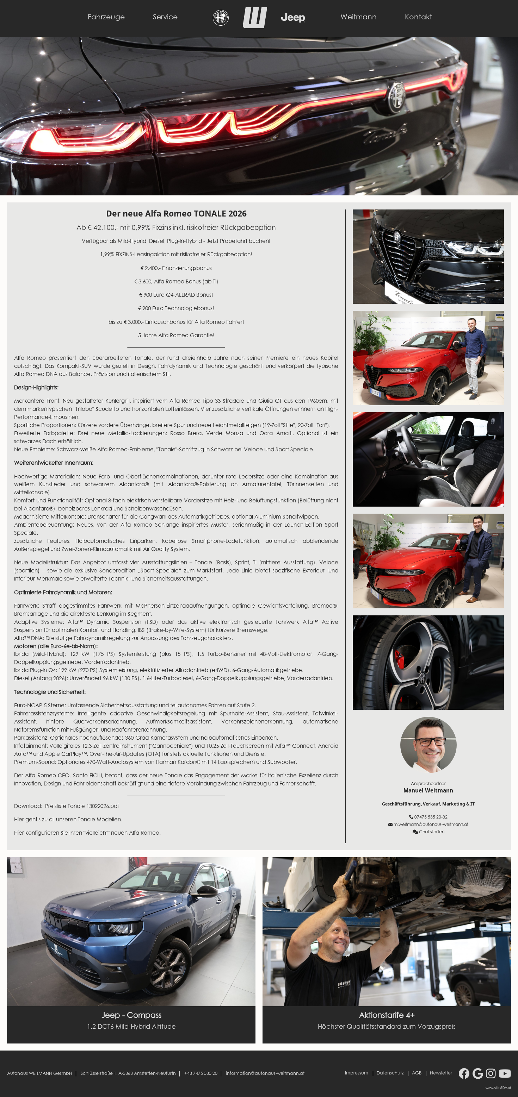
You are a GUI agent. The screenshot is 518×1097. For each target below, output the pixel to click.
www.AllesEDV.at (498, 1088)
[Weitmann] (255, 26)
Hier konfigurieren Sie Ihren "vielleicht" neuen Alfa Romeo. (88, 833)
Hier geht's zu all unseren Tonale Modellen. (68, 820)
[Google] (478, 1075)
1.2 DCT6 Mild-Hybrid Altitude (131, 1027)
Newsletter (441, 1073)
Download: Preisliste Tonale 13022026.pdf (66, 806)
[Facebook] (464, 1075)
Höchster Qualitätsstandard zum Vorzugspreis (387, 1027)
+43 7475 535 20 (200, 1073)
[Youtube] (505, 1075)
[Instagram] (491, 1075)
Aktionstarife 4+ (387, 1016)
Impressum (356, 1073)
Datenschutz (390, 1073)
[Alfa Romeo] (221, 23)
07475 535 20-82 (431, 817)
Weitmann (358, 17)
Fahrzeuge (106, 17)
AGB (416, 1073)
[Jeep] (293, 20)
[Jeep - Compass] (131, 931)
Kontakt (418, 17)
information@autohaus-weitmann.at (265, 1073)
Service (165, 17)
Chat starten (431, 832)
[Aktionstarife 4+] (387, 931)
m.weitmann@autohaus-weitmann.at (431, 825)
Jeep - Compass (131, 1016)
